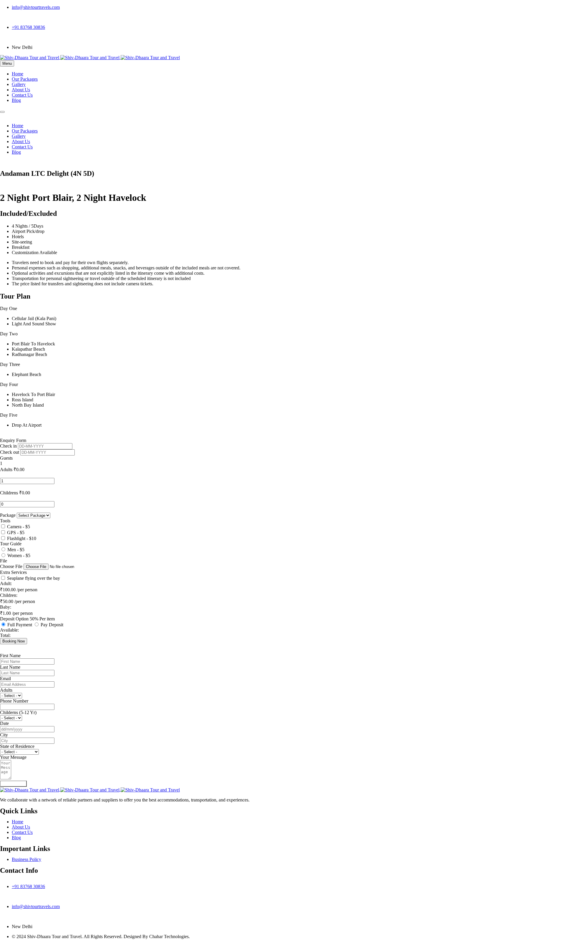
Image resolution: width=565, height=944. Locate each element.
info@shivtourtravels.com (36, 7)
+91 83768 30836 (28, 27)
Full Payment (20, 624)
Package (8, 515)
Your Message (13, 757)
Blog (16, 100)
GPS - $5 (15, 532)
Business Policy (26, 859)
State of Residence (17, 746)
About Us (21, 89)
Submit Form (13, 783)
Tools (5, 520)
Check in (9, 445)
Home (17, 73)
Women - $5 (18, 555)
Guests (6, 458)
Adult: (6, 583)
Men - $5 (15, 549)
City (4, 734)
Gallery (19, 84)
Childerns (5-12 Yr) (18, 712)
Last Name (10, 667)
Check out (10, 452)
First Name (10, 655)
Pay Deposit (52, 624)
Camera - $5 (18, 526)
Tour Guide (10, 543)
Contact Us (22, 94)
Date (4, 723)
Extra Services (13, 572)
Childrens (9, 492)
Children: (8, 595)
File (3, 560)
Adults (6, 469)
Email (5, 678)
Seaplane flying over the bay (33, 578)
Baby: (5, 607)
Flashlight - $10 (21, 538)
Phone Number (14, 700)
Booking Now (13, 641)
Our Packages (25, 79)
